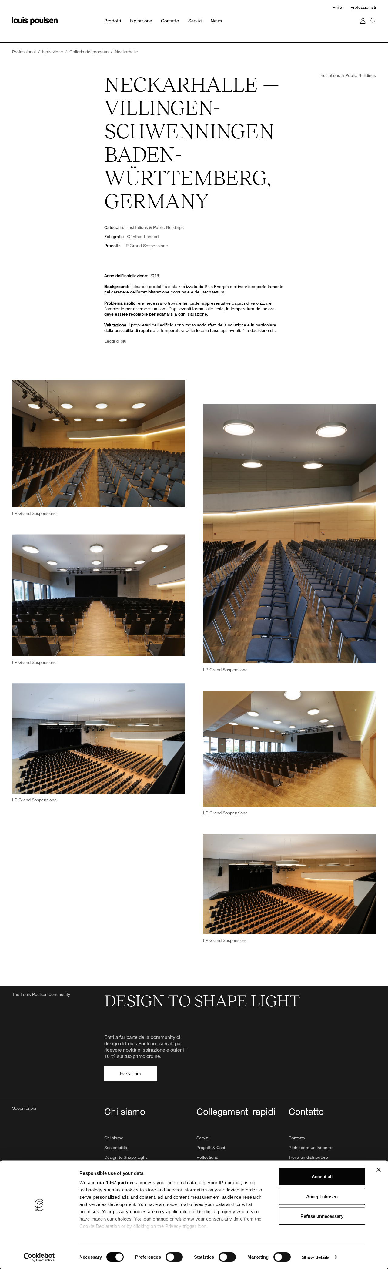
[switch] (174, 1257)
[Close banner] (378, 1170)
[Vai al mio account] (363, 26)
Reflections (207, 1157)
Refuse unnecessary (321, 1216)
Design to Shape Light (125, 1157)
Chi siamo (113, 1137)
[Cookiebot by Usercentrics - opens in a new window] (39, 1257)
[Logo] (35, 21)
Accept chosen (322, 1196)
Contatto (297, 1137)
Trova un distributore (308, 1157)
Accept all (322, 1176)
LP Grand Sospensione (145, 245)
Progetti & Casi (210, 1147)
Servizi (202, 1137)
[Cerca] (373, 26)
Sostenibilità (115, 1147)
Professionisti (363, 7)
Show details (315, 1257)
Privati (338, 7)
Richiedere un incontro (311, 1147)
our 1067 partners (117, 1182)
